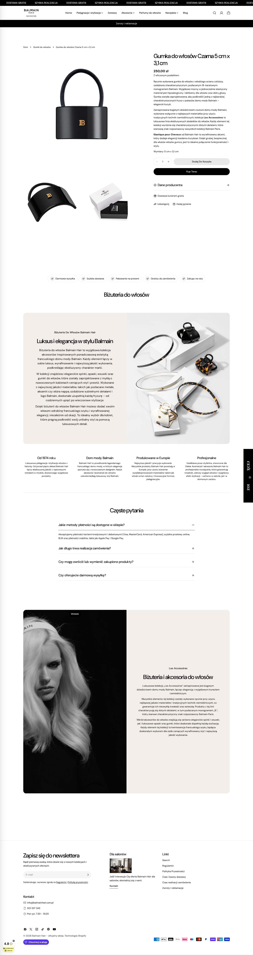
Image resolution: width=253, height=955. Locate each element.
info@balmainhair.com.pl (40, 902)
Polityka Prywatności (173, 871)
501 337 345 (33, 908)
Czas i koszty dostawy (174, 876)
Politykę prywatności (78, 882)
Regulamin (61, 882)
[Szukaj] (214, 13)
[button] (250, 477)
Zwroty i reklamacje (172, 888)
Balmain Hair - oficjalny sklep (48, 935)
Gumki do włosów (42, 47)
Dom (25, 47)
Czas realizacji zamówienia (176, 882)
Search (166, 860)
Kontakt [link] (114, 885)
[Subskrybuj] (88, 875)
